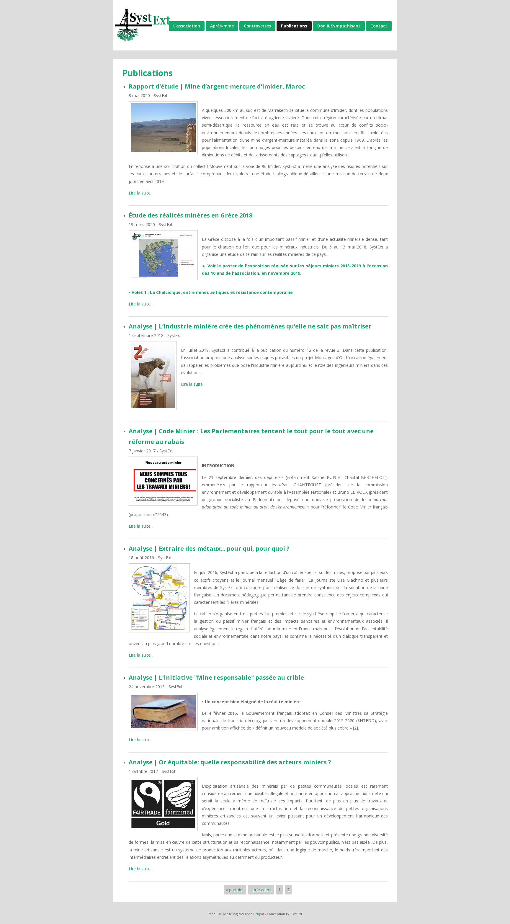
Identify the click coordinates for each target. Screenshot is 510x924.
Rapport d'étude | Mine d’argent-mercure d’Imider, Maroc (217, 86)
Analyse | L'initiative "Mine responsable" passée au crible (216, 677)
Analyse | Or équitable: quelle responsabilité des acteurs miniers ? (230, 762)
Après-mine (222, 26)
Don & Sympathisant (338, 26)
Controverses (257, 26)
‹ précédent (261, 889)
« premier (235, 889)
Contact (378, 26)
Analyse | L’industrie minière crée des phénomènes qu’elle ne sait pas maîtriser (250, 326)
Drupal (258, 914)
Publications (294, 26)
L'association (186, 26)
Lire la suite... (141, 193)
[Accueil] (142, 25)
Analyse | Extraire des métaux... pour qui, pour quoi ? (209, 548)
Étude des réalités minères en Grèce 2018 (190, 215)
